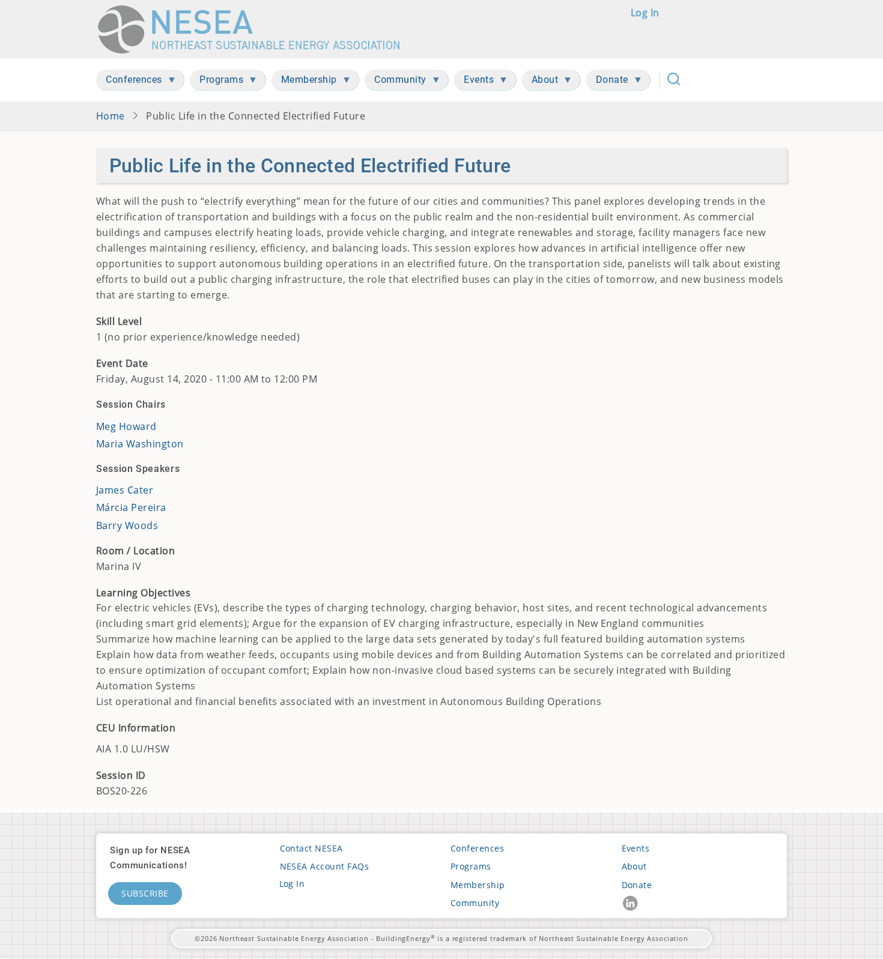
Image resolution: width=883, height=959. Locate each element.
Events (636, 848)
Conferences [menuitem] (129, 82)
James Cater (124, 490)
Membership (478, 885)
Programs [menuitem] (216, 82)
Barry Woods (127, 525)
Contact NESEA (311, 848)
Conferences (477, 848)
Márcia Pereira (131, 507)
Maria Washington (140, 443)
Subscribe (145, 893)
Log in (645, 12)
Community (475, 903)
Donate (637, 885)
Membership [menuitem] (304, 82)
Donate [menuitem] (607, 82)
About (634, 866)
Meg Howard (126, 426)
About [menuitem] (540, 82)
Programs (471, 866)
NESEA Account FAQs (324, 866)
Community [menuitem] (395, 82)
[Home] (254, 29)
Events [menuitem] (474, 82)
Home (110, 116)
